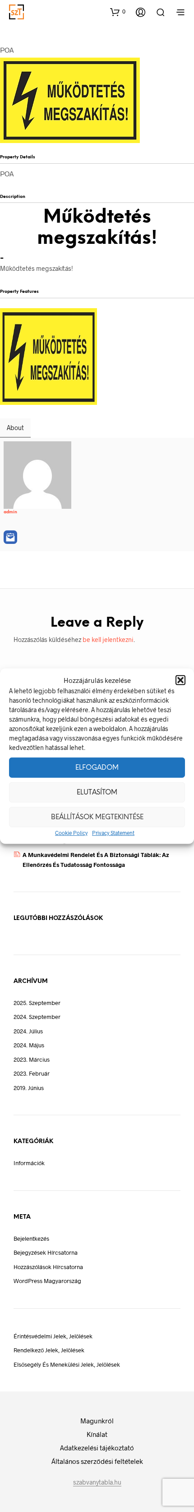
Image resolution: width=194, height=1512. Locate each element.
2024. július (28, 1031)
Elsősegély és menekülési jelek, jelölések (67, 1364)
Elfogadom (97, 767)
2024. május (29, 1045)
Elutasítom (97, 792)
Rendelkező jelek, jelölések (49, 1350)
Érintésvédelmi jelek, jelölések (53, 1336)
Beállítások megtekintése (97, 817)
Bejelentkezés (31, 1238)
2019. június (29, 1087)
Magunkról (97, 1421)
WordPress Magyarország (47, 1280)
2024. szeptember (37, 1016)
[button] (180, 680)
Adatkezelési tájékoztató (97, 1448)
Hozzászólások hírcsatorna (48, 1266)
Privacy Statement (113, 833)
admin (10, 512)
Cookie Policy (71, 833)
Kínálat (97, 1434)
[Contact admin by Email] (10, 537)
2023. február (32, 1073)
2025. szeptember (37, 1002)
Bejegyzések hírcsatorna (46, 1252)
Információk (29, 1163)
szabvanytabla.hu (97, 1482)
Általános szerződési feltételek (97, 1461)
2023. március (32, 1059)
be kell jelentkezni (108, 639)
